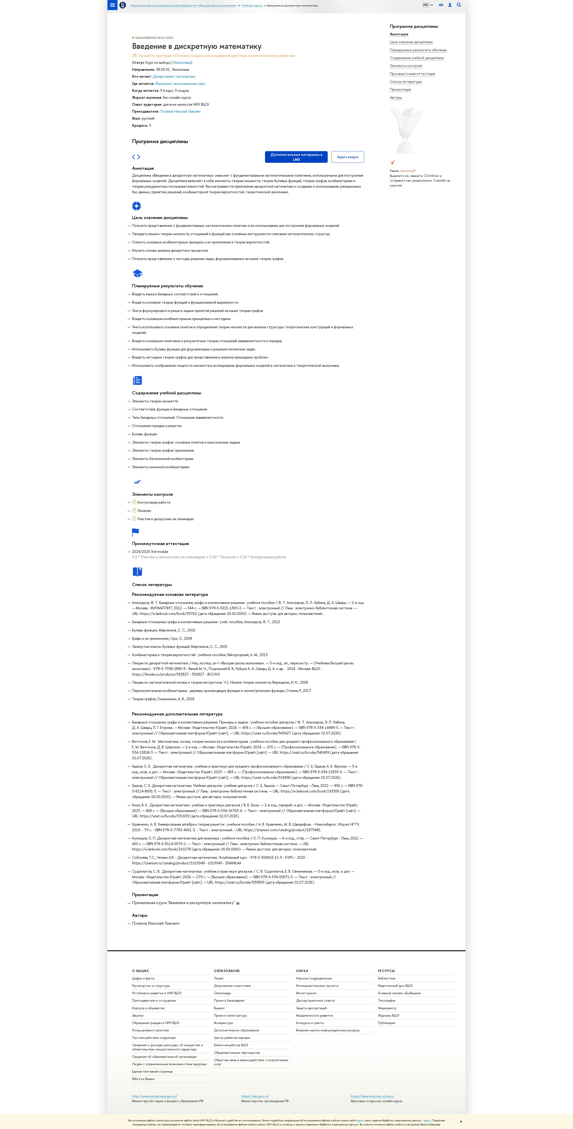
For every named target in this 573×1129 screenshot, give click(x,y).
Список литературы (406, 81)
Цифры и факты (143, 978)
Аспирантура (223, 1023)
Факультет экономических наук (180, 83)
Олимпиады (222, 993)
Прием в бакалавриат (229, 1000)
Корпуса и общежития (148, 1008)
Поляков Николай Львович (180, 111)
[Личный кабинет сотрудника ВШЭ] (450, 5)
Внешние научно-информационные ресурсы (328, 1030)
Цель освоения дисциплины (411, 41)
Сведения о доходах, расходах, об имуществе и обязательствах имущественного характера (167, 1047)
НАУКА (302, 971)
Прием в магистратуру (230, 1015)
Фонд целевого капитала (150, 1030)
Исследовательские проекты (317, 985)
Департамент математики (174, 76)
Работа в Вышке (143, 1079)
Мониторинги (306, 993)
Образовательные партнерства (237, 1052)
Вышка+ (219, 1008)
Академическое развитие (314, 1015)
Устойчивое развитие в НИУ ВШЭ (156, 993)
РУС (425, 4)
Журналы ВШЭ (388, 1015)
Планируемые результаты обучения (418, 49)
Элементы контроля (406, 65)
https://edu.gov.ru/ (255, 1096)
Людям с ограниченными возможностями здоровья (169, 1064)
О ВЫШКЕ (140, 971)
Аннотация (399, 34)
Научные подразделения (314, 978)
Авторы (396, 97)
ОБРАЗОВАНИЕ (227, 971)
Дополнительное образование (236, 1030)
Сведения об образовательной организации (164, 1056)
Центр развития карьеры (232, 1037)
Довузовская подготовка (232, 985)
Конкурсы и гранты (310, 1023)
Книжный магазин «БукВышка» (399, 993)
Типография (386, 1000)
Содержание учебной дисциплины (417, 57)
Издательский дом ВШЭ (395, 985)
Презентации (400, 89)
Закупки (137, 1015)
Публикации (386, 1023)
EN (431, 4)
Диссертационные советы (315, 1000)
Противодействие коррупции (154, 1037)
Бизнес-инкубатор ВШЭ (231, 1045)
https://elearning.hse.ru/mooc (372, 1096)
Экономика (182, 62)
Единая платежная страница (152, 1071)
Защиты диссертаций (311, 1008)
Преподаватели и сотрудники (154, 1000)
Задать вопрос (348, 157)
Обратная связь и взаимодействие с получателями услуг (251, 1062)
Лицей (218, 978)
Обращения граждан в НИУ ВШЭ (155, 1023)
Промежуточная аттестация (412, 73)
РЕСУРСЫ (386, 971)
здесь (360, 1120)
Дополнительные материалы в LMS (296, 157)
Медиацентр (387, 1008)
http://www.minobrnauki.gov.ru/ (154, 1096)
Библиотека (386, 978)
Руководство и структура (151, 985)
